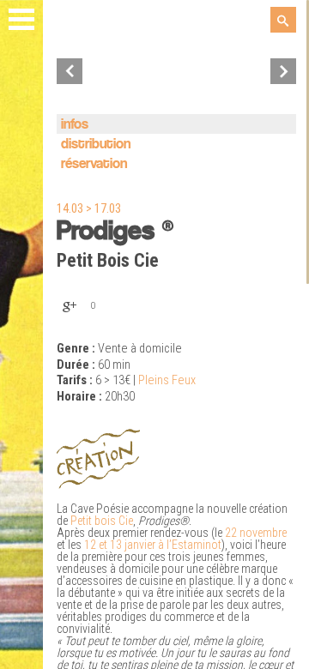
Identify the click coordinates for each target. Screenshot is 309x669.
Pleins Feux (167, 380)
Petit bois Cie (101, 520)
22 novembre (256, 532)
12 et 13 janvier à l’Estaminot (152, 544)
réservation (94, 164)
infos (74, 125)
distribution (95, 144)
